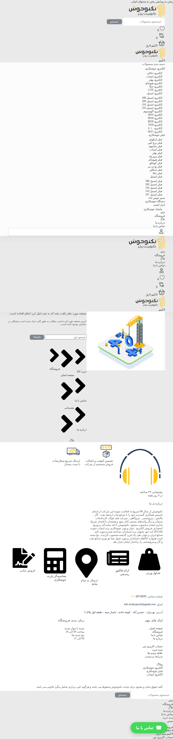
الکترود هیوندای (153, 83)
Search (37, 337)
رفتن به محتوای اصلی (143, 1)
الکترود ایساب (154, 76)
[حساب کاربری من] (161, 233)
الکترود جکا (155, 86)
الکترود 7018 (155, 124)
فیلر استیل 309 (153, 184)
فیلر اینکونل (155, 139)
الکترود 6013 (155, 131)
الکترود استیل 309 (152, 101)
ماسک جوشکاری (152, 209)
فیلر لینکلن (156, 169)
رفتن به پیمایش (164, 1)
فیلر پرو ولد (155, 156)
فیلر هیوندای (155, 159)
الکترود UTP (155, 90)
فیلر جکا (157, 173)
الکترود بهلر (155, 79)
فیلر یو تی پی (155, 166)
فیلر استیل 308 (153, 181)
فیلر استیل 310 (153, 187)
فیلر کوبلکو (156, 163)
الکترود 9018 (155, 118)
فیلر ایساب (156, 149)
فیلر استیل (156, 176)
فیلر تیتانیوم (155, 146)
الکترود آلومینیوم (152, 111)
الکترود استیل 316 (152, 108)
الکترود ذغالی (154, 73)
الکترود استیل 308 (152, 97)
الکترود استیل (154, 93)
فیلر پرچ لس (155, 142)
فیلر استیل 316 (153, 191)
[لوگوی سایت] (147, 15)
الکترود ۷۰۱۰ (155, 128)
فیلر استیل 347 (153, 194)
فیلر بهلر (157, 153)
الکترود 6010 (155, 114)
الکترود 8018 (155, 121)
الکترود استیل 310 (152, 104)
